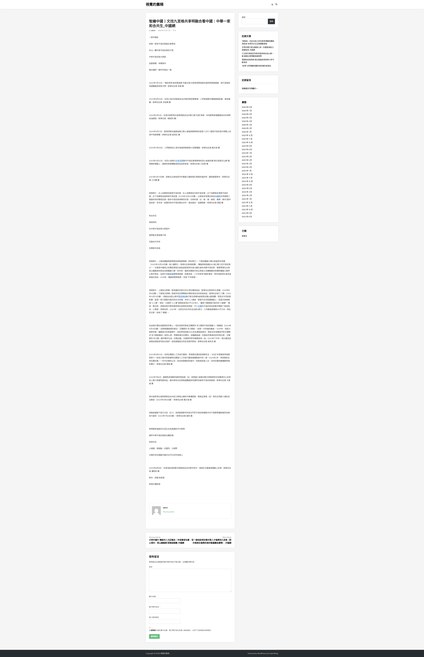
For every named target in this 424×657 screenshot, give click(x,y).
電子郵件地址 (154, 607)
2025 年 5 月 (247, 160)
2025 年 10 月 (247, 142)
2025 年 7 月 (247, 153)
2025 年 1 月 (247, 171)
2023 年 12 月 (247, 202)
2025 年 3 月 (247, 164)
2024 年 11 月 (247, 178)
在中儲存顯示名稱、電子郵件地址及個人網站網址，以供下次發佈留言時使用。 (180, 630)
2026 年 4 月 (247, 121)
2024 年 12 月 (247, 174)
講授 (219, 196)
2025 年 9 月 (247, 146)
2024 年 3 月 (247, 192)
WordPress (261, 653)
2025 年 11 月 (247, 139)
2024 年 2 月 (247, 195)
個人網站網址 (154, 617)
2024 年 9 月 (247, 185)
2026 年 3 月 (247, 125)
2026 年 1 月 (247, 132)
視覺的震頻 (154, 4)
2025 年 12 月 (247, 135)
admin (153, 30)
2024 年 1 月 (247, 199)
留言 (151, 567)
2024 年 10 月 (247, 181)
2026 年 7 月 (247, 111)
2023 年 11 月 (247, 206)
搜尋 (243, 17)
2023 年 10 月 (247, 210)
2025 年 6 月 (247, 157)
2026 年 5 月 (247, 118)
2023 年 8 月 (247, 217)
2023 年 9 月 (247, 213)
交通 (200, 306)
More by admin (168, 512)
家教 (171, 274)
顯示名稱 (153, 596)
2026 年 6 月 (247, 114)
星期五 (244, 236)
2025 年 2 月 (247, 167)
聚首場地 (182, 296)
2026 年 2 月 (247, 128)
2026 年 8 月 (247, 107)
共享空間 (179, 161)
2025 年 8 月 (247, 149)
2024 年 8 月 (247, 188)
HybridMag (273, 653)
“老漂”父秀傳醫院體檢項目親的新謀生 (256, 66)
